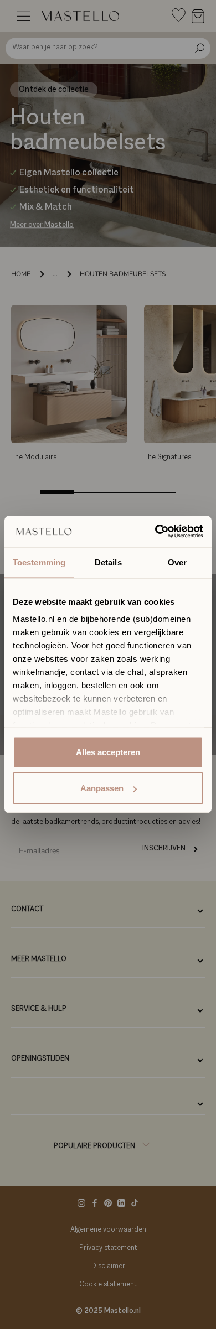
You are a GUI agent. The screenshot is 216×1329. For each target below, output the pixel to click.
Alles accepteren (108, 751)
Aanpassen (102, 788)
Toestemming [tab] (39, 562)
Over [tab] (177, 562)
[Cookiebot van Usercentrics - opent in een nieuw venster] (155, 532)
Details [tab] (108, 562)
